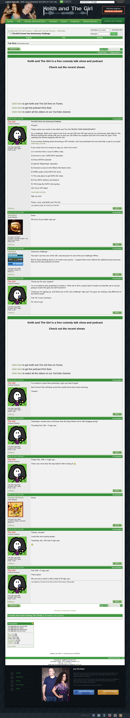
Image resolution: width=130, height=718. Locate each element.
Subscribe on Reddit (115, 715)
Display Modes (115, 52)
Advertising (19, 677)
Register (29, 37)
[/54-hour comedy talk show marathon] (15, 261)
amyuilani (12, 215)
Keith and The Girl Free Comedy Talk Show (67, 10)
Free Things (19, 684)
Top (123, 658)
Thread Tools (102, 52)
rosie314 (12, 251)
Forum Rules (12, 646)
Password (94, 34)
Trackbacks (11, 640)
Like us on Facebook (93, 715)
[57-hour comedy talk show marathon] (15, 257)
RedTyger (79, 664)
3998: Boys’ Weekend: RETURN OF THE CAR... (39, 2)
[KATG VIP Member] (15, 264)
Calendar (100, 37)
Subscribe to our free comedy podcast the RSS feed (108, 692)
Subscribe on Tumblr (104, 715)
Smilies (10, 635)
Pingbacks (11, 641)
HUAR (18, 688)
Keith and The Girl (114, 658)
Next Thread (71, 610)
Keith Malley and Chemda (20, 13)
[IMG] (9, 637)
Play (65, 2)
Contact (18, 673)
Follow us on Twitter (98, 715)
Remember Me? (117, 30)
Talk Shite (61, 31)
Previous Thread (60, 610)
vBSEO (66, 663)
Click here (17, 103)
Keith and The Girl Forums (21, 31)
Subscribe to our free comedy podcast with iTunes (83, 692)
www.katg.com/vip (38, 143)
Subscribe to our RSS (120, 715)
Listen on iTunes (113, 20)
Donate (18, 681)
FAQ (63, 37)
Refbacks (11, 643)
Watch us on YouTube (109, 715)
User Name (94, 30)
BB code (10, 634)
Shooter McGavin (15, 498)
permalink (118, 119)
